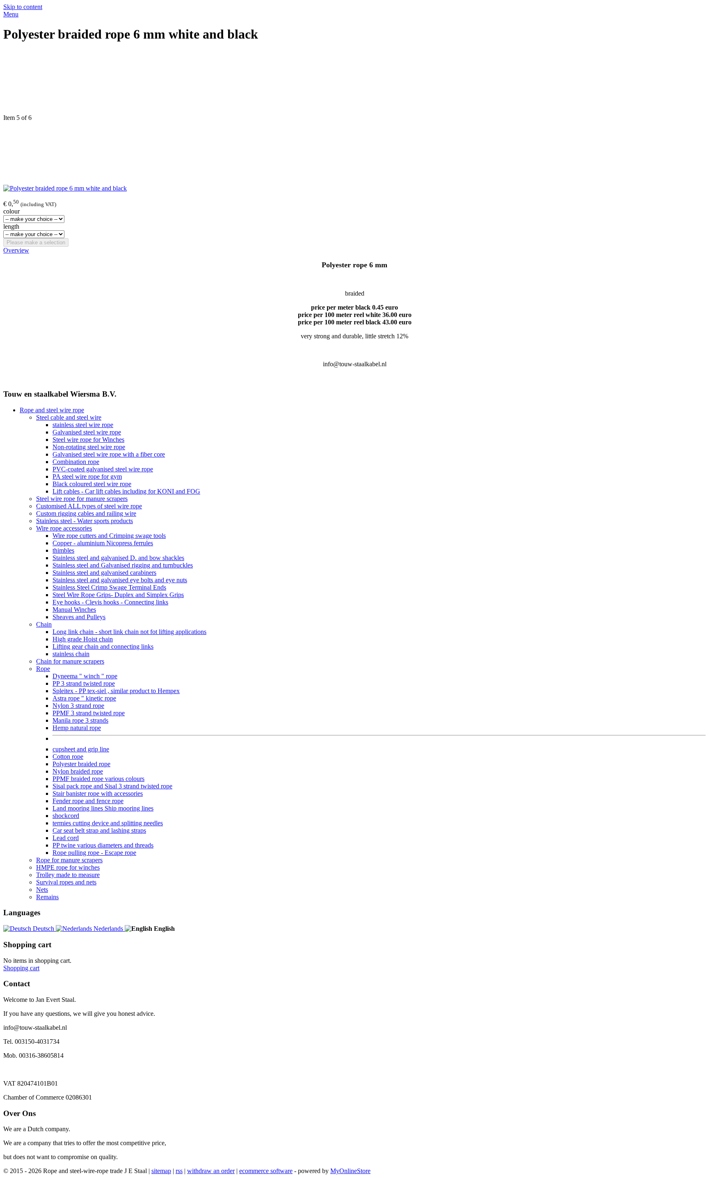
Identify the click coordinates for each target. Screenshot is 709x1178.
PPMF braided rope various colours (98, 778)
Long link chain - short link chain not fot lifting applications (129, 631)
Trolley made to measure (68, 874)
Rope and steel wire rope (52, 409)
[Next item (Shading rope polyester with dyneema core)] (354, 153)
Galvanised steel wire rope (87, 432)
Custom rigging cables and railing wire (86, 513)
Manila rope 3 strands (80, 720)
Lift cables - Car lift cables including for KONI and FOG (126, 491)
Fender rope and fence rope (88, 800)
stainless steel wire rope (83, 424)
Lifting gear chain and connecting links (103, 646)
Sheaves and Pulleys (79, 616)
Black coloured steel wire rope (92, 483)
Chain (44, 624)
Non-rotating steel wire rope (89, 446)
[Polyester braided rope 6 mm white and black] (65, 188)
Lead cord (66, 837)
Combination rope (76, 461)
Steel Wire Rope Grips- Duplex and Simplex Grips (118, 594)
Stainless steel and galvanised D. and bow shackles (118, 557)
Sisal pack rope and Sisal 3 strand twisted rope (112, 786)
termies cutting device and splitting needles (108, 823)
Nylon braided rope (78, 771)
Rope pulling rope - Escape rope (94, 852)
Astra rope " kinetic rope (84, 698)
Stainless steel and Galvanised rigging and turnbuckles (123, 565)
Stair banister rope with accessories (98, 793)
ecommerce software (266, 1170)
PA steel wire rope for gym (87, 476)
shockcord (66, 815)
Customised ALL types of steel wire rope (89, 506)
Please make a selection (36, 242)
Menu (10, 14)
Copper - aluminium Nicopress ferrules (103, 543)
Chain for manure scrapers (70, 661)
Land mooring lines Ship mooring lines (103, 808)
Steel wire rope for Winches (88, 439)
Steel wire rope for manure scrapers (82, 498)
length (11, 226)
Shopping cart (21, 967)
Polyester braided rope (81, 763)
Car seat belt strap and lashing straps (99, 830)
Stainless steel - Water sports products (84, 520)
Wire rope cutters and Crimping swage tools (109, 535)
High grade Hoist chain (83, 639)
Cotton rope (68, 756)
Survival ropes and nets (66, 882)
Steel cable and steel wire (68, 417)
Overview (16, 250)
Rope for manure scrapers (69, 860)
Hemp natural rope (77, 727)
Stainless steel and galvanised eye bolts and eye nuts (120, 579)
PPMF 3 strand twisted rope (89, 713)
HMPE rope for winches (68, 867)
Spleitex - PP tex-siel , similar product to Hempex (116, 690)
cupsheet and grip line (81, 749)
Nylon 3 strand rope (78, 705)
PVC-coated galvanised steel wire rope (103, 469)
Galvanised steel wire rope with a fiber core (109, 454)
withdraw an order (211, 1170)
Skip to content (22, 6)
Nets (42, 889)
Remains (47, 896)
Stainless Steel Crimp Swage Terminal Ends (109, 587)
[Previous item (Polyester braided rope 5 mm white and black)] (354, 82)
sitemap (161, 1170)
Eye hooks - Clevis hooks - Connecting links (110, 602)
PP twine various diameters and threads (103, 845)
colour (11, 211)
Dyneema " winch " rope (85, 676)
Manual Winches (74, 609)
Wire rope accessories (64, 528)
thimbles (63, 550)
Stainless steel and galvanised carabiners (104, 572)
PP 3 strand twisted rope (84, 683)
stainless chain (71, 653)
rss (179, 1170)
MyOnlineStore (350, 1170)
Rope (43, 668)
